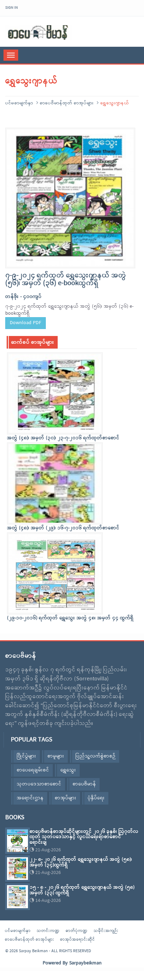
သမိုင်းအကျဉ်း (106, 930)
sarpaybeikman (38, 32)
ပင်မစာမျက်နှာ (19, 103)
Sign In (11, 8)
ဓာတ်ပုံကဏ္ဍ (77, 930)
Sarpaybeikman (85, 963)
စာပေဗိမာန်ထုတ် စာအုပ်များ (67, 103)
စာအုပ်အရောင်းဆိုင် (77, 939)
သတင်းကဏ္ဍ (48, 930)
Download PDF (25, 323)
